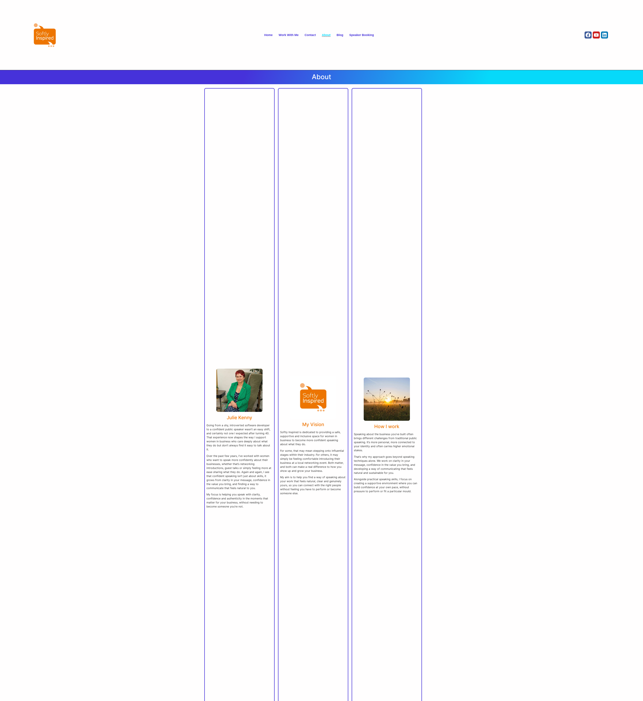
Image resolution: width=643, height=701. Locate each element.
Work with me (289, 35)
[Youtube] (596, 35)
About (326, 35)
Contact (310, 35)
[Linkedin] (604, 35)
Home (268, 35)
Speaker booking (361, 35)
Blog (340, 35)
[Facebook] (588, 35)
